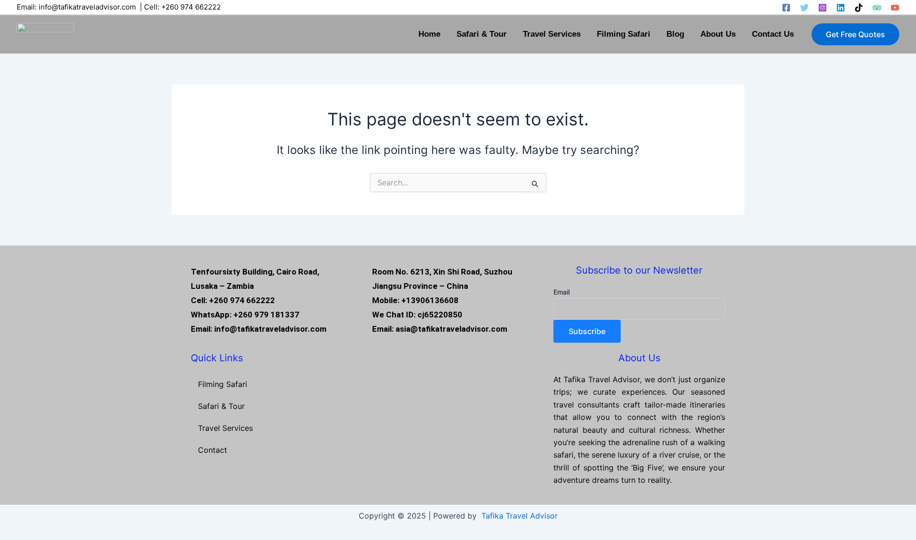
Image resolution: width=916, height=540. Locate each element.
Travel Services (552, 34)
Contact (212, 450)
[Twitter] (804, 7)
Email (561, 292)
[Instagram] (822, 7)
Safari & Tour (482, 34)
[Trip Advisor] (877, 7)
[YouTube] (895, 7)
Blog (675, 34)
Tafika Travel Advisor (519, 515)
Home (429, 34)
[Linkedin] (840, 7)
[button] (855, 34)
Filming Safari (623, 34)
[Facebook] (786, 7)
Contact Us (773, 34)
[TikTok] (858, 7)
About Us (718, 34)
